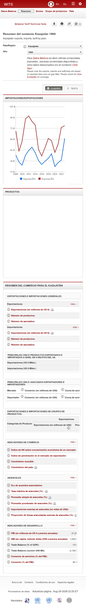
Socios (39, 11)
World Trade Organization (60, 600)
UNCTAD (38, 600)
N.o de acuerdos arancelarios (26, 485)
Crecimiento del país (22, 467)
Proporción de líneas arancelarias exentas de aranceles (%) (42, 515)
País (71, 11)
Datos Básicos (8, 11)
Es (64, 4)
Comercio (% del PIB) (22, 562)
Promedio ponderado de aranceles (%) (31, 503)
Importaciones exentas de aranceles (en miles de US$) (39, 509)
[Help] (61, 23)
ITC (28, 600)
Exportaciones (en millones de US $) (30, 309)
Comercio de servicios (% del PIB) (29, 556)
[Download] (54, 23)
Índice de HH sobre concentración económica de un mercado (43, 449)
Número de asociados (22, 321)
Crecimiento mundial (22, 461)
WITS (8, 4)
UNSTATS (49, 600)
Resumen (26, 11)
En (57, 4)
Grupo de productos (56, 11)
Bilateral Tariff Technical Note (30, 24)
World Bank (70, 600)
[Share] (78, 23)
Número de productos (22, 315)
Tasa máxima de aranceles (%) (27, 491)
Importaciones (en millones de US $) (30, 332)
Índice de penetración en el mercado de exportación (38, 455)
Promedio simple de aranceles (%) (29, 497)
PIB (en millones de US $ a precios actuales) (34, 533)
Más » (74, 303)
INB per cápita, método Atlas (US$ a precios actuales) (39, 538)
